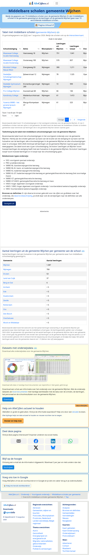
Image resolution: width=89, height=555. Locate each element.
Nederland (46, 518)
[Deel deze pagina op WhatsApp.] (70, 441)
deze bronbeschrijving (23, 196)
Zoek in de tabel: (55, 39)
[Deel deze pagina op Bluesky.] (53, 447)
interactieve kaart (76, 35)
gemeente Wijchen (46, 32)
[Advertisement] (44, 229)
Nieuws (66, 518)
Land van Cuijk (9, 278)
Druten (6, 274)
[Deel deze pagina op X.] (36, 447)
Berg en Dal (8, 283)
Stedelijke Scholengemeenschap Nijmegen (12, 77)
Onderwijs (37, 546)
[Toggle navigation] (57, 3)
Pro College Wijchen (11, 91)
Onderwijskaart (69, 533)
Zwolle (6, 300)
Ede (4, 291)
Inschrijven (8, 467)
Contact (66, 546)
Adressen (36, 508)
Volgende (81, 119)
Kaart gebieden (69, 528)
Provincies (37, 518)
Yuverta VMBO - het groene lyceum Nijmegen (11, 105)
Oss (4, 309)
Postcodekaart (69, 536)
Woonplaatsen (48, 515)
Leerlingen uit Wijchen (61, 46)
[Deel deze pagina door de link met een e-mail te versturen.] (19, 441)
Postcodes (37, 515)
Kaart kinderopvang (71, 530)
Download (8, 399)
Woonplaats (47, 49)
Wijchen (6, 265)
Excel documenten (20, 392)
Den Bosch (7, 314)
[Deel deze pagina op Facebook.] (36, 441)
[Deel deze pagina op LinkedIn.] (53, 441)
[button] (58, 32)
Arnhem (6, 287)
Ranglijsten (67, 521)
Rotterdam (7, 305)
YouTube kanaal (69, 551)
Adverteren (67, 543)
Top (67, 497)
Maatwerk (67, 548)
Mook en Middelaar (11, 322)
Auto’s (35, 530)
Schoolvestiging (10, 49)
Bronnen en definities (71, 510)
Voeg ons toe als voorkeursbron (18, 486)
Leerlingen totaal (74, 47)
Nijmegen (7, 269)
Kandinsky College (10, 95)
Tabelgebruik (9, 203)
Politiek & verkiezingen (42, 549)
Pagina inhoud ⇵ (46, 25)
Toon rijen (10, 115)
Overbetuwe (8, 318)
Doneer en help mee (13, 421)
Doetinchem (8, 296)
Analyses (66, 508)
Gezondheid (38, 533)
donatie (75, 412)
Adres (25, 49)
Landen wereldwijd (40, 521)
